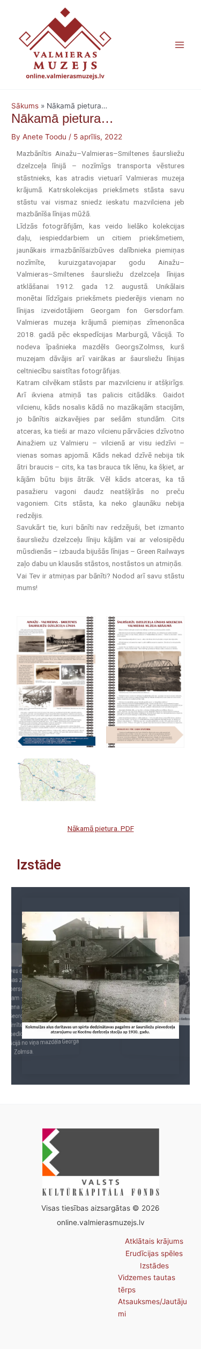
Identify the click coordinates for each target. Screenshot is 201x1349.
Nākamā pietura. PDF (101, 828)
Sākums (25, 105)
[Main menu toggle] (180, 45)
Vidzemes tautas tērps (146, 1283)
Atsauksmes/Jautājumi (152, 1307)
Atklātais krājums (154, 1241)
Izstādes (154, 1265)
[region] (100, 986)
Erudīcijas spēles (154, 1253)
